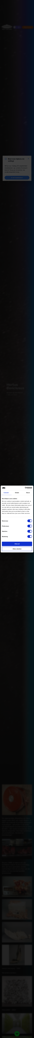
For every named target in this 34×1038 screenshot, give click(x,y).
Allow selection (17, 549)
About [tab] (28, 492)
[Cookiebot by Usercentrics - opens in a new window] (25, 488)
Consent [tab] (6, 492)
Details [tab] (17, 492)
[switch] (29, 526)
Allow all (17, 544)
